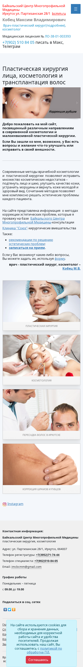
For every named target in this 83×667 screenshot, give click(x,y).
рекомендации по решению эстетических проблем (31, 242)
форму (60, 258)
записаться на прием (27, 247)
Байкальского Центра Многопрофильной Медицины (33, 220)
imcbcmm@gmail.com (26, 567)
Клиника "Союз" (15, 228)
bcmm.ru (59, 13)
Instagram (15, 504)
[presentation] (6, 103)
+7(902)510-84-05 (46, 561)
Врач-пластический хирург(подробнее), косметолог (34, 27)
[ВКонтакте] (5, 608)
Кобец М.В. (71, 268)
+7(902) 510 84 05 (18, 42)
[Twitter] (9, 608)
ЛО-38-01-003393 (58, 36)
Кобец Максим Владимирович (34, 19)
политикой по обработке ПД (44, 650)
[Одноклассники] (14, 608)
